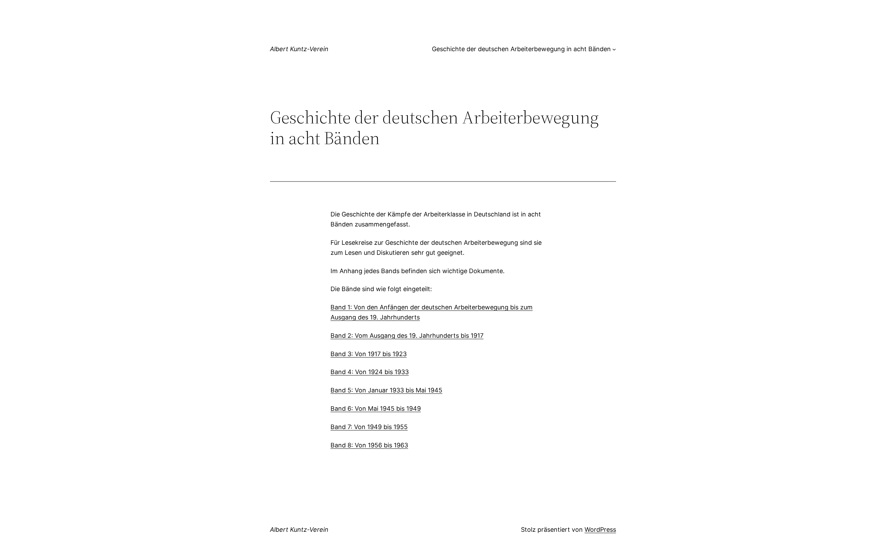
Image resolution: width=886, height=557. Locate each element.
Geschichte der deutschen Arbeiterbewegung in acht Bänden (521, 49)
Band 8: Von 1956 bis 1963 (369, 445)
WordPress (600, 529)
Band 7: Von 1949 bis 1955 (369, 426)
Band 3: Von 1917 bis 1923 (369, 354)
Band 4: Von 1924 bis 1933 (370, 371)
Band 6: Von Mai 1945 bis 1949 (376, 408)
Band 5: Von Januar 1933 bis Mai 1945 (386, 390)
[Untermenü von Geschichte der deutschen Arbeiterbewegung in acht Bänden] (614, 49)
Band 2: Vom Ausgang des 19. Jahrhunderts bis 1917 (407, 335)
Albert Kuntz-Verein (299, 49)
